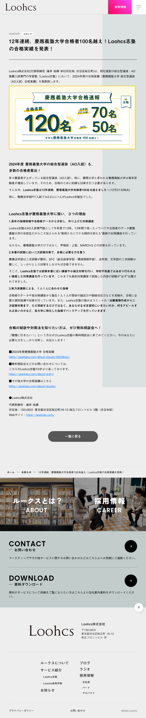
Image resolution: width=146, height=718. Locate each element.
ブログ (85, 663)
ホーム (11, 472)
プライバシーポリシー (21, 711)
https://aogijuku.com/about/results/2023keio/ (39, 357)
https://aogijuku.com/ (40, 415)
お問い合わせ (77, 711)
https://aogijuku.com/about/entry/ (31, 374)
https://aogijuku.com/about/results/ (32, 386)
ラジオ (85, 669)
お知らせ (26, 472)
